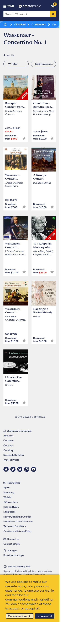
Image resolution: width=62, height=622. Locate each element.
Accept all (46, 616)
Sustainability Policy (13, 455)
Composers (38, 24)
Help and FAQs (11, 507)
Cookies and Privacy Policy (17, 531)
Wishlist (7, 497)
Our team (8, 440)
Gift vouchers (10, 502)
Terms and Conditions (14, 526)
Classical (19, 24)
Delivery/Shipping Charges (17, 516)
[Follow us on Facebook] (6, 469)
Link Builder (9, 511)
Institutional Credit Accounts (18, 521)
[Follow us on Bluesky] (20, 469)
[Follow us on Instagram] (27, 469)
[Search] (53, 14)
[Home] (5, 24)
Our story (8, 450)
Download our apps (13, 555)
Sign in (6, 487)
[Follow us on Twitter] (13, 469)
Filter (14, 63)
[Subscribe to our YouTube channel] (34, 469)
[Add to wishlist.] (24, 138)
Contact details (11, 543)
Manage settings (17, 616)
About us (8, 435)
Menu (10, 6)
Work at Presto (11, 459)
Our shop (8, 445)
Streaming (8, 492)
